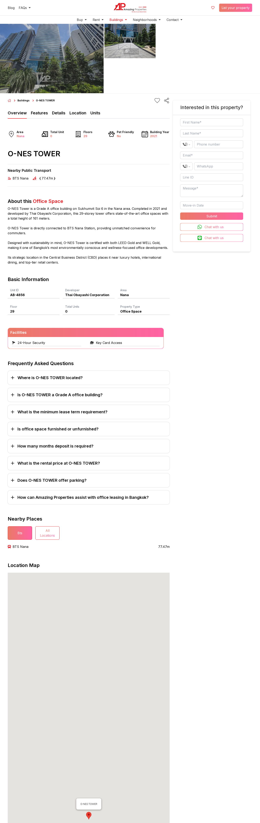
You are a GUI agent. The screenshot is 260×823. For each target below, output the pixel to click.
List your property (236, 8)
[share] (167, 100)
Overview (17, 113)
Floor (13, 306)
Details (58, 113)
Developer (72, 290)
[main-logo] (130, 8)
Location (77, 113)
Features (39, 113)
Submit (211, 216)
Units (95, 113)
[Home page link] (9, 100)
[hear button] (157, 100)
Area (123, 290)
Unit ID (14, 290)
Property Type (130, 306)
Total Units (72, 306)
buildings (23, 100)
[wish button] (212, 7)
